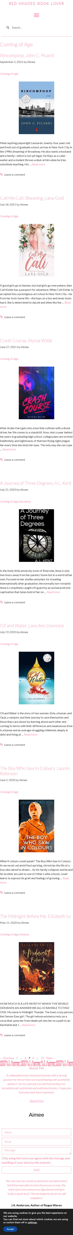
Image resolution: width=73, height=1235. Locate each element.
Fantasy (24, 934)
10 (43, 1058)
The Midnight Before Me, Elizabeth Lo (35, 916)
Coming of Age (9, 73)
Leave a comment (14, 174)
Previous (7, 1058)
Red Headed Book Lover (36, 3)
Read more (38, 164)
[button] (36, 15)
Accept (10, 1229)
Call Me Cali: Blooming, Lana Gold (32, 198)
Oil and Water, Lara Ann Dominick (32, 625)
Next (51, 1058)
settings (32, 1222)
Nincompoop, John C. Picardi (27, 55)
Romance (25, 501)
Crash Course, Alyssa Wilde (26, 340)
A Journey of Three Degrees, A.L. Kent (35, 483)
